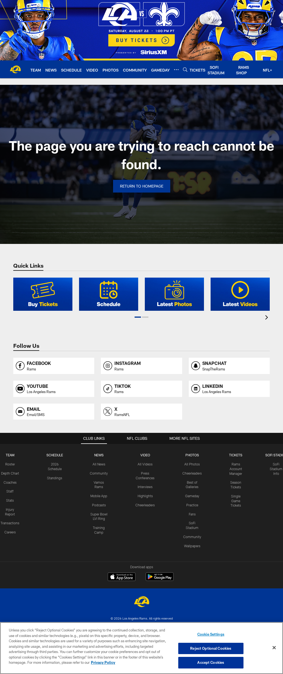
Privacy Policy (103, 662)
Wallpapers (192, 546)
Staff (10, 491)
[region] (141, 648)
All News (99, 464)
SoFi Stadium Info (276, 468)
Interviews (145, 487)
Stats (10, 500)
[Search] (185, 69)
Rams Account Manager (235, 468)
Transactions (10, 523)
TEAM (10, 455)
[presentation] (267, 318)
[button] (138, 317)
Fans (192, 514)
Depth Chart (10, 473)
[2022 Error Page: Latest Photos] (174, 294)
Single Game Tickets (235, 500)
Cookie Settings (210, 634)
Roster (10, 464)
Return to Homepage (141, 186)
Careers (10, 532)
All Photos (192, 464)
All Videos (145, 464)
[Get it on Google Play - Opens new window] (160, 579)
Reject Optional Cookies (210, 648)
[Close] (274, 648)
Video (145, 455)
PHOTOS (192, 455)
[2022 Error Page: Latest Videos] (240, 294)
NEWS (99, 455)
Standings (54, 478)
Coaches (10, 482)
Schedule (54, 455)
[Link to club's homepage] (15, 69)
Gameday (192, 496)
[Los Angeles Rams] (141, 602)
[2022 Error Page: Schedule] (108, 294)
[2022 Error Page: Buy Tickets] (42, 294)
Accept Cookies (210, 662)
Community (99, 473)
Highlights (145, 496)
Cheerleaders (145, 505)
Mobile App (98, 496)
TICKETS (235, 455)
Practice (192, 505)
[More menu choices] (176, 69)
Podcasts (99, 505)
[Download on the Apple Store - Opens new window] (122, 577)
